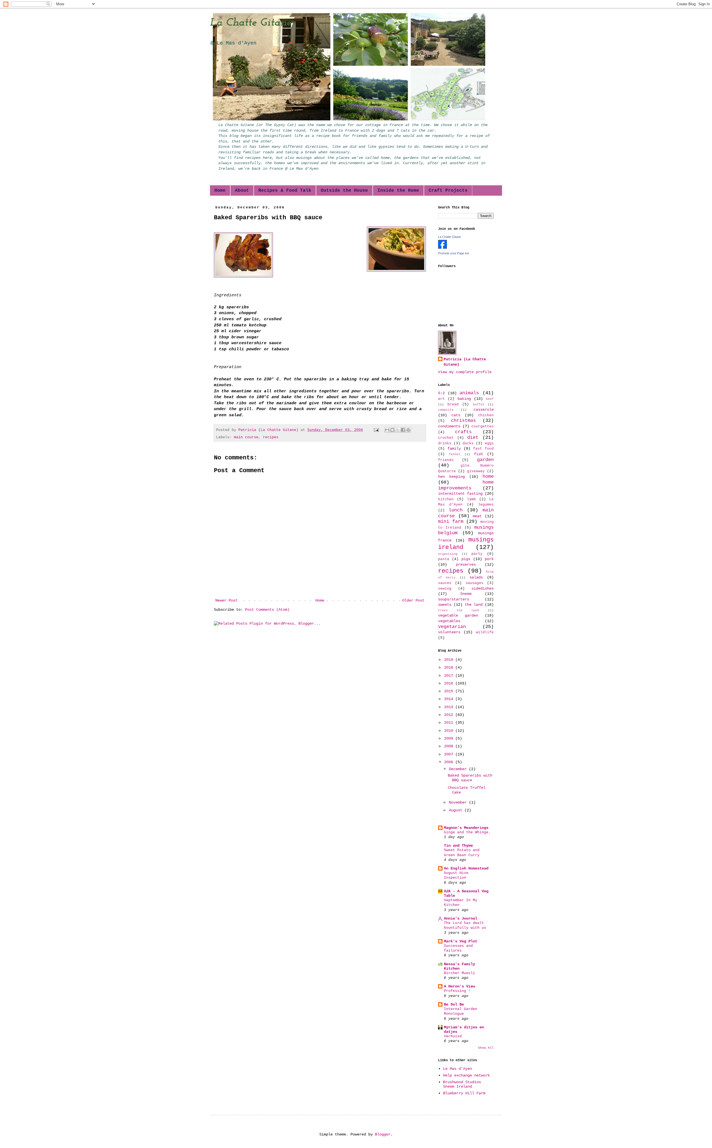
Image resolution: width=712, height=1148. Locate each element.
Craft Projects (448, 190)
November (459, 802)
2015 (449, 691)
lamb (471, 499)
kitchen (446, 499)
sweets (444, 604)
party (477, 554)
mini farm (450, 521)
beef (490, 399)
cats (455, 415)
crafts (463, 432)
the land (474, 604)
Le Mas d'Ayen (457, 1068)
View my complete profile (464, 372)
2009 (449, 738)
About (242, 190)
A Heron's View (459, 986)
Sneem (465, 594)
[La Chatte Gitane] (442, 247)
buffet (478, 404)
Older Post (413, 600)
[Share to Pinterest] (408, 430)
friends (446, 460)
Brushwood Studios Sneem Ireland (462, 1084)
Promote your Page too (453, 253)
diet (472, 437)
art (441, 399)
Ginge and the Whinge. (467, 832)
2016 (449, 683)
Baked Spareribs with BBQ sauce (470, 777)
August (456, 810)
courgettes (482, 426)
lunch (456, 510)
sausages (474, 583)
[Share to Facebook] (403, 430)
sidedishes (482, 588)
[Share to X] (397, 430)
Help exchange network (466, 1075)
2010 (449, 730)
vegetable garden (458, 615)
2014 (449, 699)
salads (476, 577)
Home (220, 190)
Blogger (382, 1134)
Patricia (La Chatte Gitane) (465, 362)
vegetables (449, 621)
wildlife (485, 632)
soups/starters (453, 599)
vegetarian (452, 626)
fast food (483, 449)
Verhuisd (453, 1036)
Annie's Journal (460, 918)
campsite (446, 410)
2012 (449, 715)
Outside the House (344, 190)
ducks (468, 443)
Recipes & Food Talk (284, 190)
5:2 (441, 393)
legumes (486, 505)
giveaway (476, 471)
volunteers (449, 632)
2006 (449, 762)
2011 (449, 722)
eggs (489, 443)
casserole (484, 409)
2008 (449, 746)
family (454, 448)
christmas (463, 420)
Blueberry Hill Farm (464, 1093)
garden (485, 459)
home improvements (466, 485)
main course (246, 437)
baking (464, 398)
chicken (486, 415)
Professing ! (457, 991)
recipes (270, 437)
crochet (446, 438)
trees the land (458, 610)
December (459, 769)
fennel (455, 454)
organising (448, 554)
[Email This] (387, 430)
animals (469, 393)
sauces (444, 583)
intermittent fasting (460, 493)
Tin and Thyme (458, 845)
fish (478, 454)
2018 (449, 667)
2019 (449, 659)
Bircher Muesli (459, 973)
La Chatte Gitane (250, 22)
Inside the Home (398, 190)
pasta (443, 559)
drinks (444, 443)
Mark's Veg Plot (460, 941)
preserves (466, 564)
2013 (449, 707)
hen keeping (451, 476)
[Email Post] (376, 430)
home (488, 476)
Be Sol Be (454, 1004)
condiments (449, 426)
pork (489, 559)
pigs (465, 559)
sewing (444, 589)
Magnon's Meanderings (466, 828)
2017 (449, 675)
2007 (449, 754)
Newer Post (226, 600)
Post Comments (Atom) (267, 609)
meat (477, 516)
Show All (486, 1048)
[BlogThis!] (392, 430)
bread (453, 405)
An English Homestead (466, 868)
